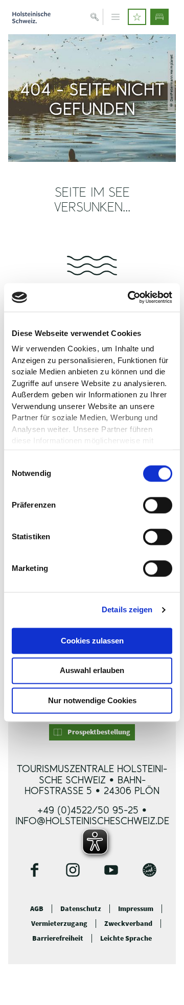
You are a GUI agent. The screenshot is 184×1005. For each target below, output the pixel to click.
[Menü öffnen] (115, 17)
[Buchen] (159, 17)
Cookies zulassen (92, 640)
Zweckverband (128, 923)
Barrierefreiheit (57, 938)
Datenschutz (80, 908)
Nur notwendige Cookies (92, 700)
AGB (36, 908)
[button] (137, 17)
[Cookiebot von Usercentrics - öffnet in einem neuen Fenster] (129, 297)
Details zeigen (127, 609)
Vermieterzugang (59, 923)
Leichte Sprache (126, 938)
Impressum (135, 908)
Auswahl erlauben (92, 670)
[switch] (157, 505)
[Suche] (94, 17)
